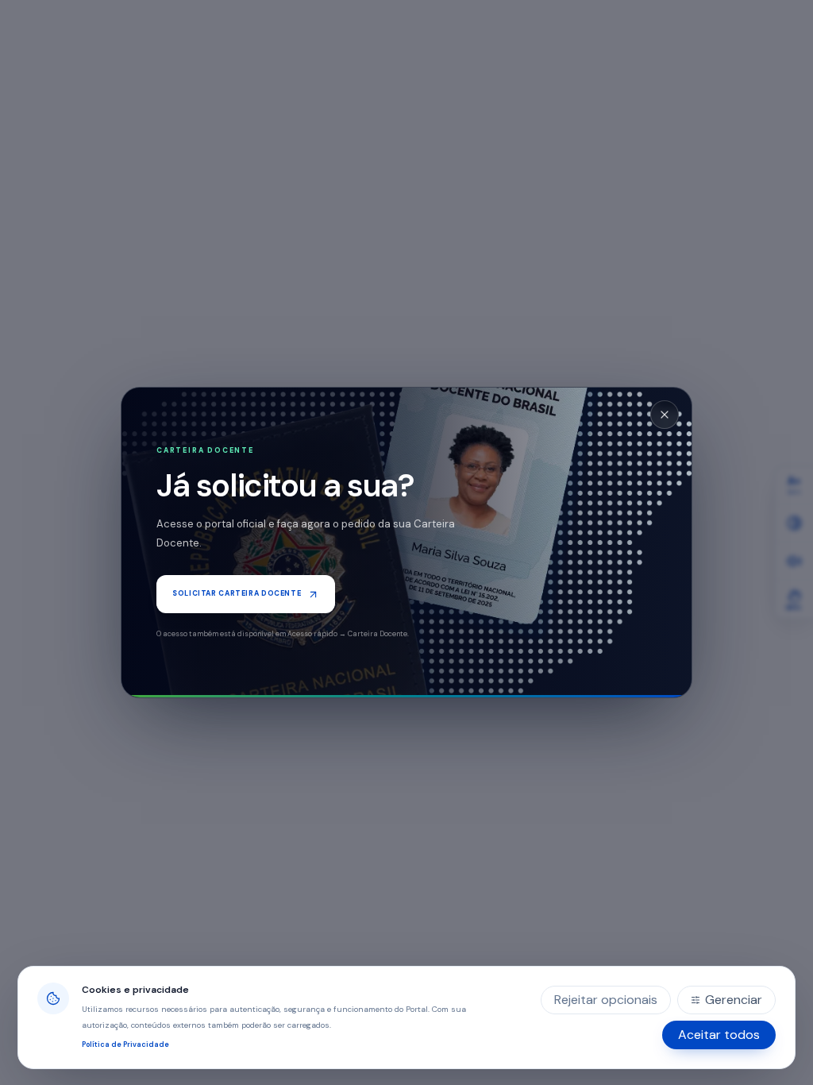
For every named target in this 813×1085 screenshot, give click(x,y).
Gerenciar (733, 999)
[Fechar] (664, 414)
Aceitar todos (719, 1034)
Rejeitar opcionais (605, 999)
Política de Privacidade (125, 1044)
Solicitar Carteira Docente (236, 593)
